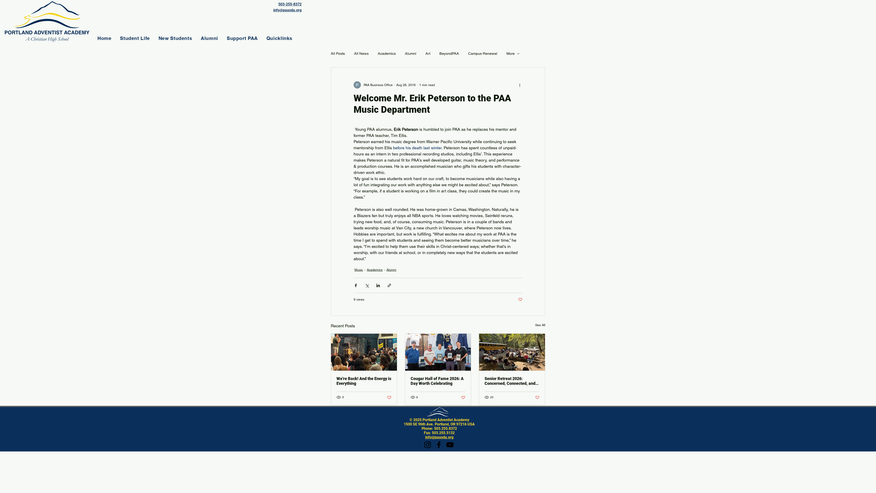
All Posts (338, 53)
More (510, 53)
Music (359, 270)
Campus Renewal (482, 53)
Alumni (410, 53)
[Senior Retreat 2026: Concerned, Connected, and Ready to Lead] (512, 352)
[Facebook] (438, 444)
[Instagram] (427, 444)
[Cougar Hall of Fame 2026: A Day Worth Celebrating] (438, 352)
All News (361, 53)
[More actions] (519, 85)
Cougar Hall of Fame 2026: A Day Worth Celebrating (437, 381)
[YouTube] (450, 444)
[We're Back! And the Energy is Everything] (364, 352)
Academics (387, 53)
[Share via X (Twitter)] (367, 285)
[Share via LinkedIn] (378, 285)
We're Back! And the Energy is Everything (363, 381)
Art (427, 53)
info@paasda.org (439, 437)
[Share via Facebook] (356, 285)
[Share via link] (389, 285)
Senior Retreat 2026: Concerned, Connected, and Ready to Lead (510, 381)
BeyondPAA (449, 53)
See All (540, 325)
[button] (135, 38)
